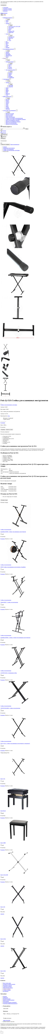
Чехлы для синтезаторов (11, 122)
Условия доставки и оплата (9, 984)
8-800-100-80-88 (6, 1020)
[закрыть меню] (5, 15)
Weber (9, 75)
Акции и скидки (6, 988)
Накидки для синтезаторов (12, 124)
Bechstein (10, 76)
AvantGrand (10, 32)
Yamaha (7, 23)
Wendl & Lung (9, 55)
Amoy (7, 21)
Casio (7, 33)
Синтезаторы (6, 79)
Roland (7, 42)
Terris (7, 89)
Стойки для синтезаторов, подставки (9, 404)
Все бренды (5, 991)
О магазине (5, 7)
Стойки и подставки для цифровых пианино (16, 119)
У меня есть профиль (5, 144)
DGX (9, 30)
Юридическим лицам (8, 987)
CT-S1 (9, 40)
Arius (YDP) (11, 27)
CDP (9, 39)
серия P (10, 28)
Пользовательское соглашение (10, 1002)
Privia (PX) (10, 38)
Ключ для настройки (10, 117)
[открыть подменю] (13, 17)
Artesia (7, 45)
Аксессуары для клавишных (9, 110)
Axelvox (7, 101)
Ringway (10, 68)
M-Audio (8, 99)
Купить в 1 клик (9, 429)
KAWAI (10, 67)
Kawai (7, 56)
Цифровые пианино (7, 17)
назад (8, 19)
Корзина (5, 996)
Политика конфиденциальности (10, 1003)
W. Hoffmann (11, 77)
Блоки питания (9, 115)
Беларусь (8, 53)
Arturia (7, 103)
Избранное (5, 997)
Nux (7, 41)
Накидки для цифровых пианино (13, 121)
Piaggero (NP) (11, 31)
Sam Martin (8, 54)
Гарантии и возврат (7, 9)
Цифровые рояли (10, 61)
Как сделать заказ (7, 983)
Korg (7, 46)
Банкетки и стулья (10, 113)
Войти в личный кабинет (8, 1000)
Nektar (7, 106)
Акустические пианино (8, 49)
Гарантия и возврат (7, 986)
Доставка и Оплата (7, 8)
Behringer (8, 93)
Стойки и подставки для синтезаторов (14, 118)
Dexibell (7, 47)
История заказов (6, 998)
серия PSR (10, 85)
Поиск (27, 128)
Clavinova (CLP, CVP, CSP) (14, 26)
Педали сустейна (9, 114)
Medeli (7, 90)
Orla (7, 44)
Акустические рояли (10, 69)
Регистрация (6, 1001)
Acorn (7, 105)
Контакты (5, 11)
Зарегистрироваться (14, 144)
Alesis (7, 104)
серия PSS (10, 86)
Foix (9, 415)
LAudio (7, 107)
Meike (7, 91)
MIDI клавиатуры (7, 96)
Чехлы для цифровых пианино (12, 120)
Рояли (4, 58)
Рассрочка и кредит (7, 985)
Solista (7, 20)
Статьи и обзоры (7, 990)
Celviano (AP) (11, 36)
